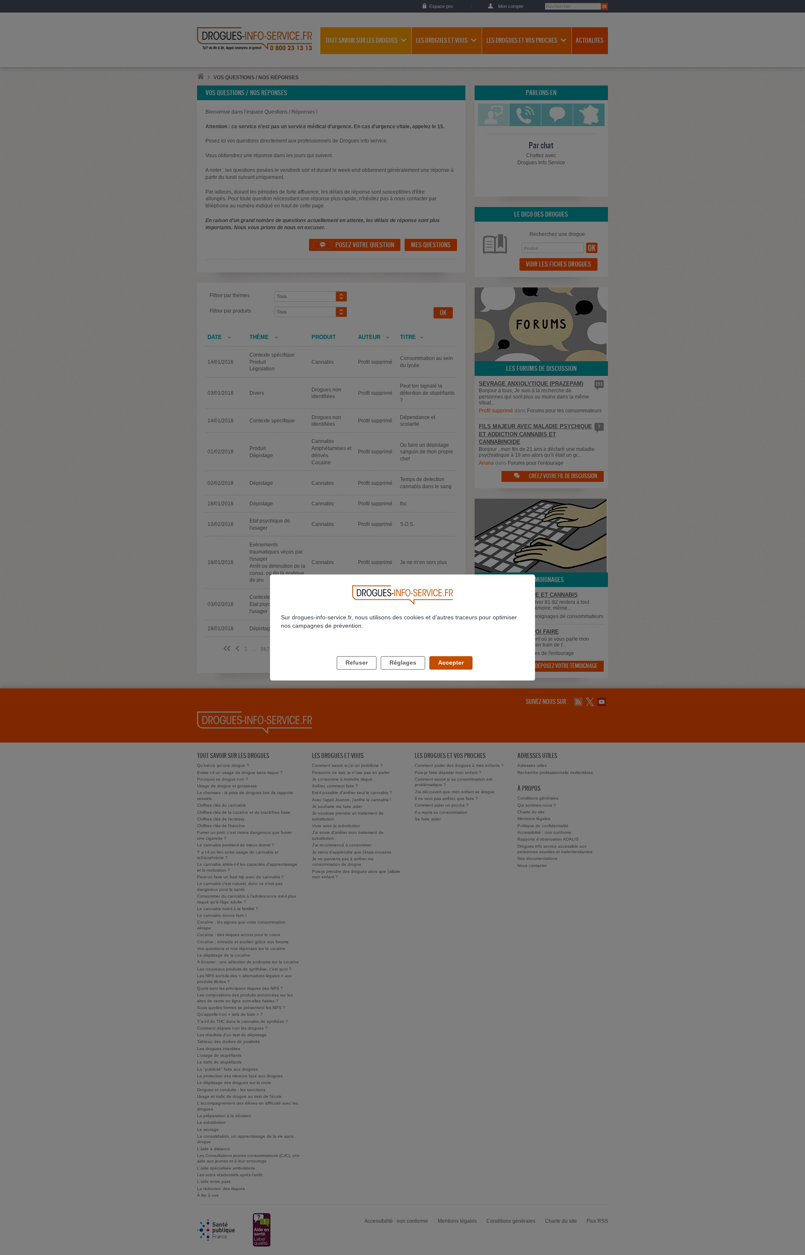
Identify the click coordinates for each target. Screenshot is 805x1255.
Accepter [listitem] (451, 662)
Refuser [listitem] (356, 662)
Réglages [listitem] (403, 662)
